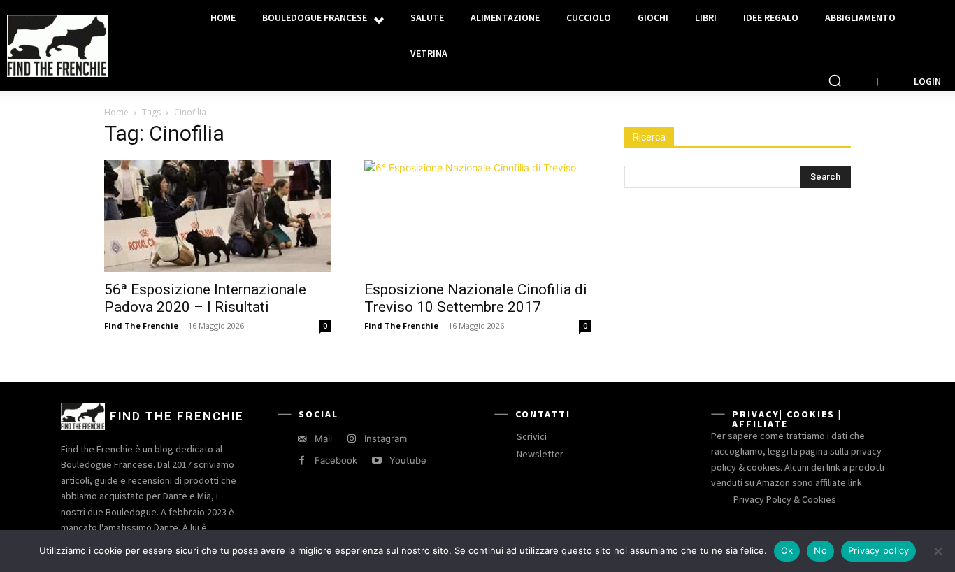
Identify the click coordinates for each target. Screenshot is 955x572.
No (820, 550)
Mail (323, 438)
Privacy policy (879, 550)
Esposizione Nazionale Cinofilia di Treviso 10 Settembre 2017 (475, 298)
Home (116, 112)
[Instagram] (351, 439)
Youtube (407, 460)
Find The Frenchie (141, 325)
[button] (835, 80)
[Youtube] (376, 460)
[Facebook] (301, 460)
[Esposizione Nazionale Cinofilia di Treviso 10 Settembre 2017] (477, 216)
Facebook (336, 460)
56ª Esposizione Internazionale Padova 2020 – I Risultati (205, 298)
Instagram (385, 438)
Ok (787, 550)
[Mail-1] (301, 439)
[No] (938, 551)
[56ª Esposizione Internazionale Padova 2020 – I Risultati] (217, 216)
